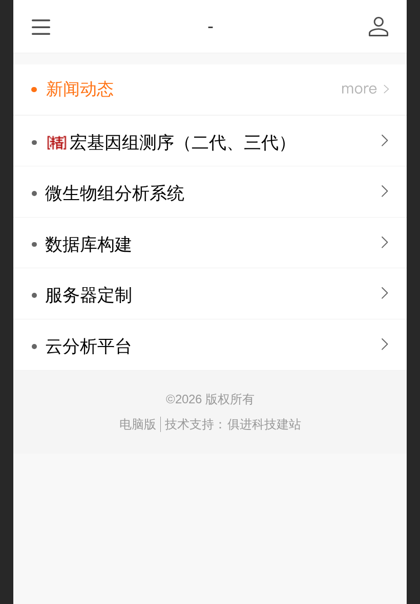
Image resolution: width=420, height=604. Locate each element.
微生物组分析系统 (114, 193)
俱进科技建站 (264, 424)
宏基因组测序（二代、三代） (183, 142)
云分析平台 (88, 346)
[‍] (365, 89)
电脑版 (137, 424)
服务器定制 (88, 295)
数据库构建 (88, 244)
